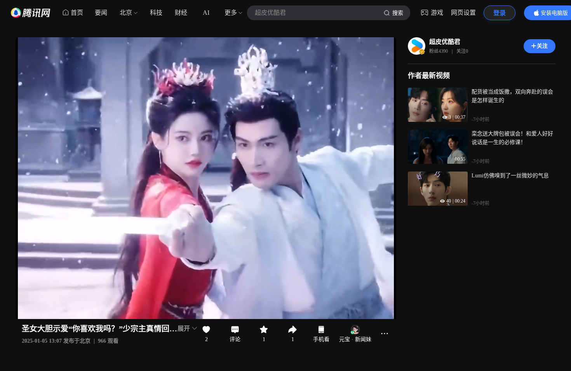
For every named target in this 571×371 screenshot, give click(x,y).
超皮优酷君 (444, 41)
